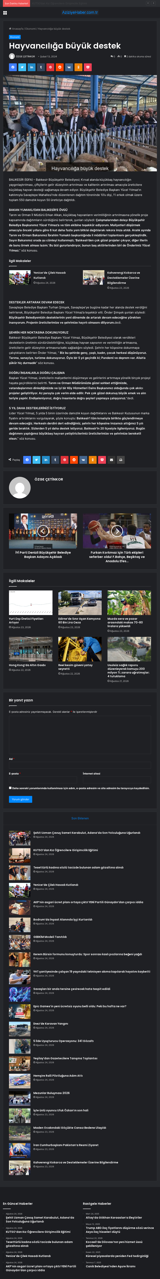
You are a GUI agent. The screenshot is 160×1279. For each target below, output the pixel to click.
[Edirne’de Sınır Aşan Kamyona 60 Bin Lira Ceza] (80, 602)
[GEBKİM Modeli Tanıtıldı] (19, 942)
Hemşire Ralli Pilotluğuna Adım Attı (58, 1076)
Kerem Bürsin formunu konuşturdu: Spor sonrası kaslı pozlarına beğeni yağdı (87, 954)
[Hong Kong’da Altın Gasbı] (30, 649)
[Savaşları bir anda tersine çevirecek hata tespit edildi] (19, 994)
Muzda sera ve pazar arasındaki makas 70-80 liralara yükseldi (125, 622)
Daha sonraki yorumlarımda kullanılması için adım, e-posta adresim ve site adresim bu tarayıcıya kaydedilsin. (81, 788)
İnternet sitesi (91, 773)
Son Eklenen (80, 818)
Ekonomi (30, 28)
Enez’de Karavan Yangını (50, 1024)
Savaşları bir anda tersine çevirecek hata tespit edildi (71, 989)
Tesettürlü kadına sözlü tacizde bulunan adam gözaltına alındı (69, 3)
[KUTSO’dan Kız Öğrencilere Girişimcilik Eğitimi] (19, 855)
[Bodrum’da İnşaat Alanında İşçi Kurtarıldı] (19, 925)
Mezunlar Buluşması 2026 (51, 1093)
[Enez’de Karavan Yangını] (19, 1029)
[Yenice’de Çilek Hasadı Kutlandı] (20, 277)
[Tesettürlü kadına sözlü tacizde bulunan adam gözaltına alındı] (19, 873)
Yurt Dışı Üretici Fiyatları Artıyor (26, 620)
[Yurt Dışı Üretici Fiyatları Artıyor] (30, 602)
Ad (11, 758)
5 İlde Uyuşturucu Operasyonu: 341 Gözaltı (63, 1041)
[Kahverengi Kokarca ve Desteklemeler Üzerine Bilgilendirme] (93, 277)
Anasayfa (17, 28)
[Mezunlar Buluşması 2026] (19, 1098)
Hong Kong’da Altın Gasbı (27, 665)
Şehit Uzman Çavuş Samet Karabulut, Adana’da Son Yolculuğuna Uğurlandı (86, 833)
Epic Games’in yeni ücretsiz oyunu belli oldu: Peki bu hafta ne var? (79, 1006)
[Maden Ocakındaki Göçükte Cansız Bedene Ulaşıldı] (19, 1133)
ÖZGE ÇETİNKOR (25, 56)
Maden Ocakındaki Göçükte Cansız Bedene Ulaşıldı (69, 1128)
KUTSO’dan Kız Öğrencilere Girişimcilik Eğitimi (65, 850)
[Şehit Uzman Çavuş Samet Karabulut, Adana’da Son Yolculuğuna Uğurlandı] (19, 838)
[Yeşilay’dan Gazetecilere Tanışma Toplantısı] (19, 1063)
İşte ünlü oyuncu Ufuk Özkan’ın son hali (60, 1110)
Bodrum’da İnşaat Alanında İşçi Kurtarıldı (62, 919)
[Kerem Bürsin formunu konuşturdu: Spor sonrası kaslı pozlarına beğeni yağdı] (19, 959)
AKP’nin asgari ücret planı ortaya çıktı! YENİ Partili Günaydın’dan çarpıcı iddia (88, 902)
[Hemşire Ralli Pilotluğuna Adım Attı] (19, 1081)
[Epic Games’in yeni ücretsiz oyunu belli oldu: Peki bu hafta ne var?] (19, 1011)
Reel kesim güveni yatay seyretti (75, 667)
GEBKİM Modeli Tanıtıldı (50, 937)
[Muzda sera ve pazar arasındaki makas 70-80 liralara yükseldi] (129, 602)
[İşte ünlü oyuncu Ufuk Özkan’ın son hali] (19, 1115)
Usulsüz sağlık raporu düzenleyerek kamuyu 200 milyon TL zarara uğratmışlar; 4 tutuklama (128, 670)
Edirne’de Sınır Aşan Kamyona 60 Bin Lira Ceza (79, 620)
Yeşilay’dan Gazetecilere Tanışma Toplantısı (65, 1058)
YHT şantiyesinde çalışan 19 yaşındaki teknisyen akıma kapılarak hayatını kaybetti (91, 972)
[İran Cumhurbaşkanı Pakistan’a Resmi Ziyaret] (19, 1150)
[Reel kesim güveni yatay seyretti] (80, 649)
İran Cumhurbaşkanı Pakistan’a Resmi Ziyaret (66, 1145)
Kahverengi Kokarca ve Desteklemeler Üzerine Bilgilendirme (123, 278)
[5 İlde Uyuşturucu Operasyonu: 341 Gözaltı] (19, 1046)
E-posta (15, 773)
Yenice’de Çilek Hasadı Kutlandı (55, 885)
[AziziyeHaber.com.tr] (80, 12)
